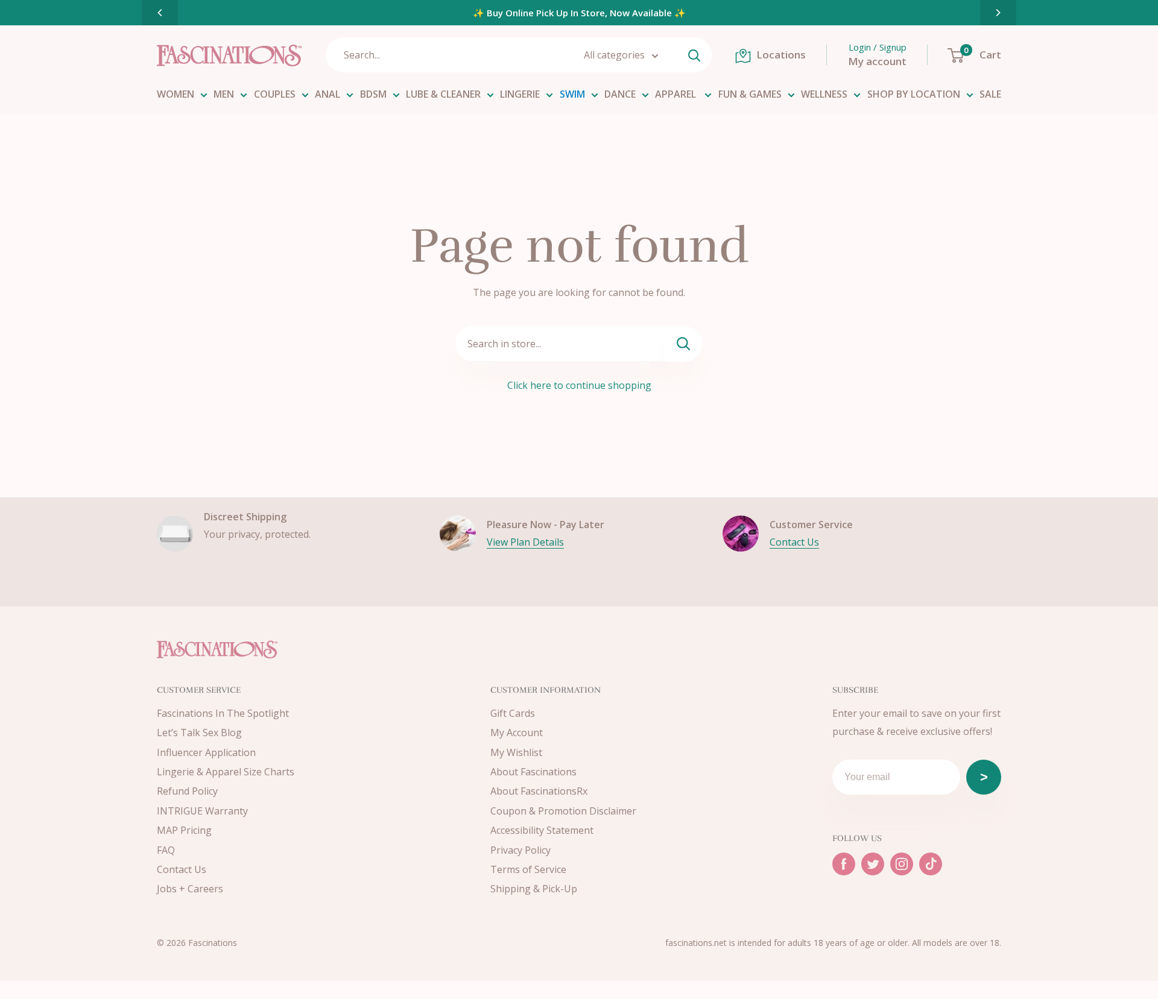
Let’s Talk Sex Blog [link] (199, 732)
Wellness (824, 94)
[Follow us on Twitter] (872, 863)
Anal (327, 94)
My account (877, 61)
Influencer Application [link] (206, 752)
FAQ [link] (166, 850)
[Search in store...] (684, 344)
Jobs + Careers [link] (190, 888)
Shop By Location (913, 94)
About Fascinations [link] (533, 771)
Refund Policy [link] (187, 791)
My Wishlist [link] (516, 752)
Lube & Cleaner (443, 94)
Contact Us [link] (181, 869)
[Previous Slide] (160, 12)
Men (224, 94)
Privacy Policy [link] (520, 850)
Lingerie (520, 94)
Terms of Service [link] (528, 869)
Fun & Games (750, 94)
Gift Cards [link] (512, 713)
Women (175, 94)
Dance (620, 94)
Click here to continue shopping (579, 385)
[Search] (694, 54)
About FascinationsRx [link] (538, 791)
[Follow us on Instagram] (901, 863)
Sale (990, 94)
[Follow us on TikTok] (930, 863)
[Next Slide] (998, 12)
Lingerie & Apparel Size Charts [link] (225, 771)
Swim (572, 94)
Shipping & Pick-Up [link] (533, 888)
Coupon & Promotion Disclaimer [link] (563, 811)
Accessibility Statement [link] (541, 830)
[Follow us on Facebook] (843, 863)
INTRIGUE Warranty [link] (202, 811)
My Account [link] (516, 732)
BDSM (373, 94)
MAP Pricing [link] (184, 830)
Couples (275, 94)
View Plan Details (525, 542)
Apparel (676, 94)
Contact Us (794, 542)
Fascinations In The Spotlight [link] (223, 713)
